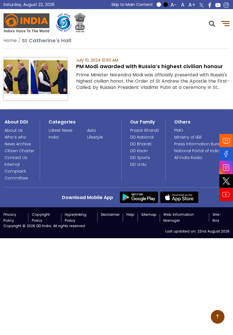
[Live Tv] (226, 140)
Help (130, 214)
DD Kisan (139, 151)
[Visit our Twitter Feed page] (226, 181)
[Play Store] (139, 197)
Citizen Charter (19, 151)
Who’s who (15, 137)
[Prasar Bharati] (63, 22)
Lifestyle (95, 137)
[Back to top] (217, 317)
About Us (14, 130)
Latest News (60, 130)
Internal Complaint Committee (16, 171)
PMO (178, 130)
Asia (91, 130)
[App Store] (179, 197)
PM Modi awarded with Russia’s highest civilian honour (149, 66)
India (54, 137)
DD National (142, 137)
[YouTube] (226, 194)
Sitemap (149, 214)
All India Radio (188, 157)
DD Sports (140, 157)
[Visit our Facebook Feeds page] (226, 154)
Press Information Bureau (199, 144)
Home (10, 40)
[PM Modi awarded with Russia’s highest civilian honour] (35, 78)
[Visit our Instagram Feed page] (226, 167)
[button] (212, 23)
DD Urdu (138, 164)
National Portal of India (197, 151)
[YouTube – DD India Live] (218, 5)
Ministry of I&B (188, 137)
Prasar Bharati (144, 130)
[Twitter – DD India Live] (201, 5)
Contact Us (16, 157)
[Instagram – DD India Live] (226, 5)
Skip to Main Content (132, 4)
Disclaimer (110, 214)
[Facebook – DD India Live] (209, 5)
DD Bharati (140, 144)
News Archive (18, 144)
